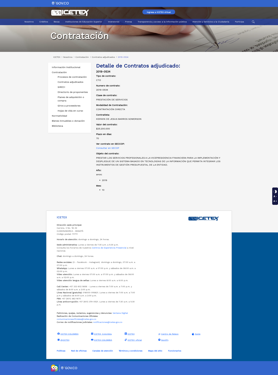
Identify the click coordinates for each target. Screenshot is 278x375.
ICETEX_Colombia (103, 334)
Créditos (43, 22)
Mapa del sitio (155, 351)
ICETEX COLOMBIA (69, 334)
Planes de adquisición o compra (71, 99)
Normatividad (59, 115)
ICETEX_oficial (135, 340)
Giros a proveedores (69, 105)
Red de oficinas (79, 351)
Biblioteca (57, 126)
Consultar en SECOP (107, 148)
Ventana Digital (120, 313)
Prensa (128, 22)
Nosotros (29, 22)
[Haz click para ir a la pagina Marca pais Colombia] (55, 368)
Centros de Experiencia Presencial (109, 248)
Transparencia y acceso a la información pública (162, 22)
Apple (197, 334)
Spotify (164, 340)
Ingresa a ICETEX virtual (159, 12)
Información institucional (66, 67)
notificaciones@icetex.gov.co (107, 322)
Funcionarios (174, 351)
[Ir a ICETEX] (70, 13)
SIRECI (61, 87)
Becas (57, 22)
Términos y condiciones (130, 351)
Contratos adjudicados (70, 82)
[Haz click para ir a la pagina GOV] (69, 368)
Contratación (59, 72)
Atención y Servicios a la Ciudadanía (210, 22)
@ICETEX (64, 340)
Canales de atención (102, 351)
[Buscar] (253, 22)
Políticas (61, 351)
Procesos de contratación (72, 77)
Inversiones (113, 22)
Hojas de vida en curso (70, 110)
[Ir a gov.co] (60, 3)
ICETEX (131, 334)
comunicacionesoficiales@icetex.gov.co (76, 319)
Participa (239, 22)
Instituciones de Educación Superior (83, 22)
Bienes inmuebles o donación (68, 120)
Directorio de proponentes (73, 92)
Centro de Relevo (170, 334)
